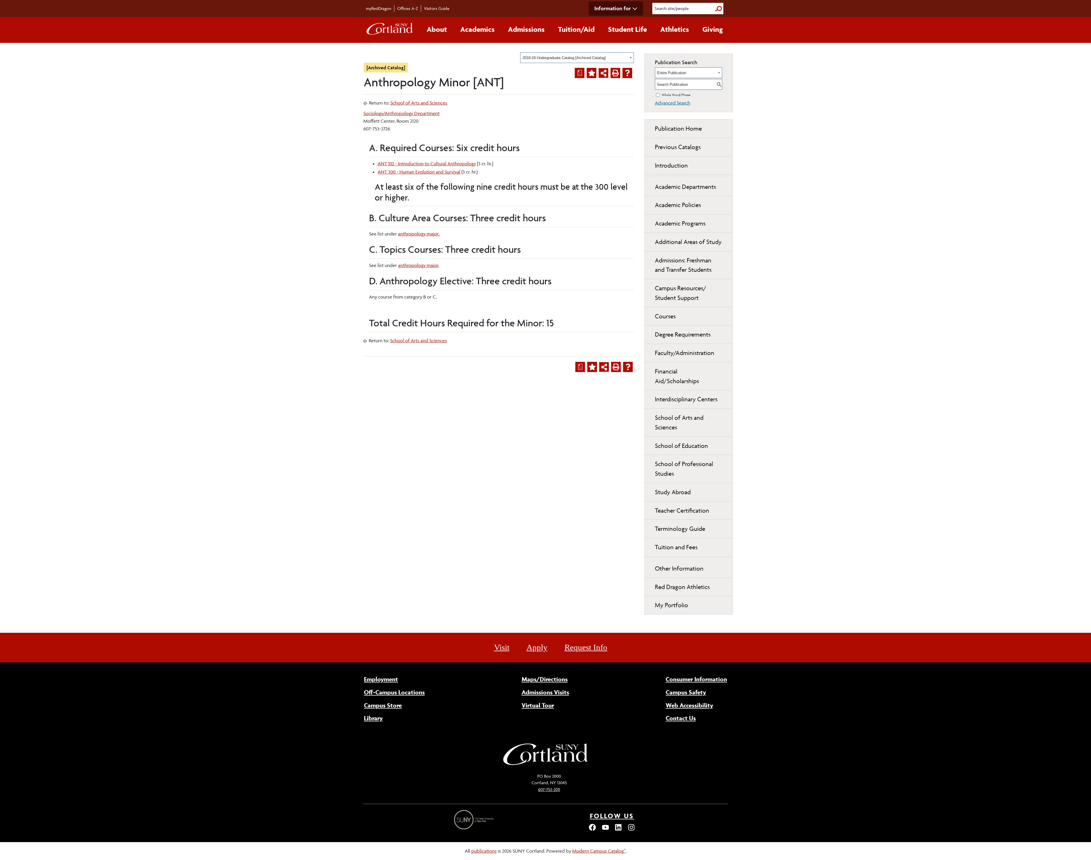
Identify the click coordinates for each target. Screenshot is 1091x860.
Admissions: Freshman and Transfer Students (683, 265)
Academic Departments (685, 187)
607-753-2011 (549, 789)
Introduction (671, 165)
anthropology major (418, 265)
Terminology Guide (680, 529)
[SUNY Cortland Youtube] (605, 830)
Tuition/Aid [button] (576, 29)
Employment (381, 679)
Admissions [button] (526, 29)
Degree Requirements (683, 334)
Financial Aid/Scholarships (677, 376)
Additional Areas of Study (688, 242)
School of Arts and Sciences (418, 103)
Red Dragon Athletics (682, 587)
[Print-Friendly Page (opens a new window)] (615, 73)
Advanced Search (672, 103)
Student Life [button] (627, 29)
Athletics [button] (674, 29)
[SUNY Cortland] (545, 764)
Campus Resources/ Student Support (680, 293)
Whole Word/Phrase (676, 95)
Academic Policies (678, 205)
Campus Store (383, 705)
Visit (501, 647)
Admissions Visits (545, 692)
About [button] (437, 29)
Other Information (679, 568)
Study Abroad (673, 492)
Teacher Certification (682, 510)
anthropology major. (418, 234)
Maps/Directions (545, 679)
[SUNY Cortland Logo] (390, 30)
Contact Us (681, 718)
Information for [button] (612, 8)
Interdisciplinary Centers (686, 399)
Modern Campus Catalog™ (599, 851)
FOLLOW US (612, 816)
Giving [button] (712, 29)
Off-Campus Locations (394, 692)
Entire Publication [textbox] (671, 73)
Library (373, 718)
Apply (536, 647)
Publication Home (678, 128)
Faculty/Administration (684, 353)
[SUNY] (474, 820)
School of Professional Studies (684, 468)
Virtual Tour (538, 705)
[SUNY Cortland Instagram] (631, 830)
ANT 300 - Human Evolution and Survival (419, 172)
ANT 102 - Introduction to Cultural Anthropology (427, 163)
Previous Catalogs (678, 147)
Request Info (586, 647)
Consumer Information (696, 679)
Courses (665, 316)
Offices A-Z (407, 8)
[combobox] (577, 57)
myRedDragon (378, 8)
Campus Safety (686, 692)
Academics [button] (477, 29)
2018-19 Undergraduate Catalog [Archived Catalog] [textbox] (564, 58)
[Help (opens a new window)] (627, 73)
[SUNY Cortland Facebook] (592, 830)
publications (484, 851)
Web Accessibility (689, 705)
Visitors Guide (436, 8)
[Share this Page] (603, 73)
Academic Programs (680, 223)
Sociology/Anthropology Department (401, 113)
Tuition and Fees (676, 547)
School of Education (681, 446)
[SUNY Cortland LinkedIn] (618, 830)
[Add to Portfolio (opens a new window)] (591, 73)
